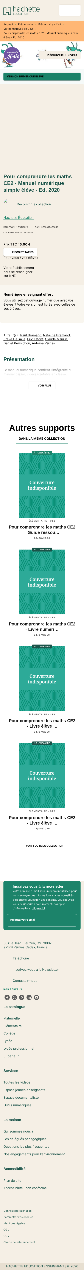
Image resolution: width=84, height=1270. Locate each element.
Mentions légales (14, 1223)
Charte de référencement (19, 1242)
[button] (60, 55)
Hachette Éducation (18, 217)
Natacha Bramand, (57, 335)
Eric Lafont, (35, 339)
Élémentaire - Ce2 (49, 24)
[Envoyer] (72, 920)
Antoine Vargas (43, 343)
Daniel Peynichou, (17, 343)
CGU (6, 1229)
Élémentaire (25, 24)
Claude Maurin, (56, 339)
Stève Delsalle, (14, 339)
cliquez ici (38, 908)
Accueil (8, 24)
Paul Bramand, (31, 335)
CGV (6, 1235)
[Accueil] (21, 10)
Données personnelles (17, 1210)
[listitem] (7, 997)
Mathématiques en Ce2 (18, 28)
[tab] (42, 439)
